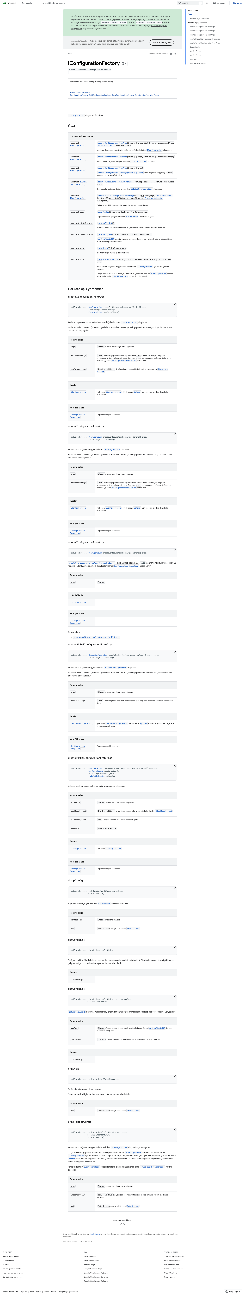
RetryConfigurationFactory (123, 95)
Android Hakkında (10, 1292)
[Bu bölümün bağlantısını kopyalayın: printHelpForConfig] (93, 1122)
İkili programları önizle (12, 1269)
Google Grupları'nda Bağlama (96, 1281)
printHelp (103, 248)
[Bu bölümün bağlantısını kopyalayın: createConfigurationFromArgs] (107, 297)
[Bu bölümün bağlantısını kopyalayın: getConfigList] (87, 940)
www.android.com (172, 1265)
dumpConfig (103, 212)
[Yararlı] (171, 54)
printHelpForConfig (108, 259)
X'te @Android (90, 1256)
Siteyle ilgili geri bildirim (68, 1292)
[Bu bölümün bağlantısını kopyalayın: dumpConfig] (85, 880)
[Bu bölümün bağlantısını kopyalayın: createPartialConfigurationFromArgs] (114, 758)
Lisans (46, 1292)
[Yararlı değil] (175, 54)
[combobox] (190, 3)
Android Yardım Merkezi (174, 1256)
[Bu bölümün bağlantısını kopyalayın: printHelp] (81, 1068)
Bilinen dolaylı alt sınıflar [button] (115, 93)
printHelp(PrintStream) (152, 1167)
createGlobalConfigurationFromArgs (115, 182)
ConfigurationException (124, 360)
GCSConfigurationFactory (100, 95)
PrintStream (132, 216)
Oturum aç (237, 3)
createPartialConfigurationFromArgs (116, 195)
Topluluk (23, 1292)
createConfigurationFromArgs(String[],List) (120, 172)
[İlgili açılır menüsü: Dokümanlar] (36, 3)
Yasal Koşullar (35, 1292)
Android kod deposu (11, 1256)
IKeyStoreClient (105, 145)
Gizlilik (54, 1292)
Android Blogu (89, 1265)
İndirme (6, 1265)
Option (137, 392)
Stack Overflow (170, 1273)
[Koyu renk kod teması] (175, 304)
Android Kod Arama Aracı (53, 3)
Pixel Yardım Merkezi (172, 1260)
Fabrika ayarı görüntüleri (13, 1273)
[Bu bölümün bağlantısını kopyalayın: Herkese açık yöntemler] (105, 289)
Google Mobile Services (173, 1269)
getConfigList (105, 223)
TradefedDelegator (154, 198)
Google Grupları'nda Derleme (96, 1277)
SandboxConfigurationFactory (147, 95)
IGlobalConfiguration (78, 183)
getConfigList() (106, 239)
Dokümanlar (27, 3)
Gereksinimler (8, 1260)
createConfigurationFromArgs (112, 143)
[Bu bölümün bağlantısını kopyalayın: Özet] (77, 126)
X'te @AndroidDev (91, 1260)
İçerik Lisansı (95, 1234)
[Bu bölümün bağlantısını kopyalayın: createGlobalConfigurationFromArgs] (114, 644)
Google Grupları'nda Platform (96, 1273)
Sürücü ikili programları (12, 1277)
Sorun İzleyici (169, 1277)
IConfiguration (76, 115)
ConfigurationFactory (79, 95)
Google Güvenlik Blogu (93, 1269)
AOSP (70, 54)
